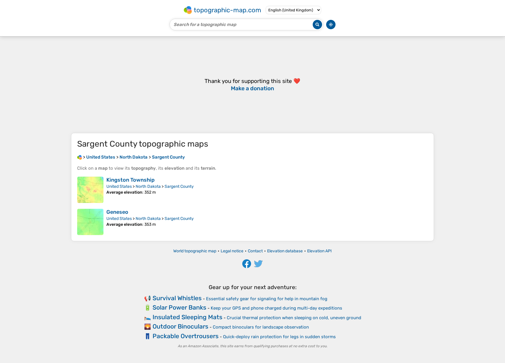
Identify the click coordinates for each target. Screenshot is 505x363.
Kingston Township (130, 180)
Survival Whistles (177, 298)
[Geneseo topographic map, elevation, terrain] (90, 222)
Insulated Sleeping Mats (187, 317)
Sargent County (179, 186)
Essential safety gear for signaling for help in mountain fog (266, 298)
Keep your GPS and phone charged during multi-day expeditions (276, 308)
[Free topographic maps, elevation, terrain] (79, 157)
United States (119, 186)
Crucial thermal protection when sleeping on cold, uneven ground (294, 317)
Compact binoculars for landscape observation (261, 327)
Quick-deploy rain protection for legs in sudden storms (279, 336)
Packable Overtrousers (186, 336)
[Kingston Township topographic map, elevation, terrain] (90, 190)
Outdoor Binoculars (180, 326)
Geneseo (117, 212)
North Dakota (148, 186)
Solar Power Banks (179, 307)
